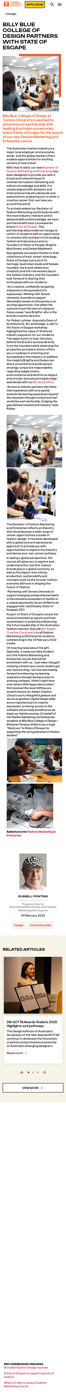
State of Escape (26, 226)
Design (11, 13)
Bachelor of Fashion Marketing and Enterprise (32, 169)
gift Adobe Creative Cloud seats (31, 630)
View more (30, 1088)
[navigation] (59, 5)
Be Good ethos (43, 382)
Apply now (35, 4)
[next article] (44, 1072)
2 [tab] (33, 1072)
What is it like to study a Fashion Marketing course (25, 1384)
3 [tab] (38, 1072)
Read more (15, 1053)
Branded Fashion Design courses (26, 1367)
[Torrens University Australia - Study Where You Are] (13, 4)
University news (40, 925)
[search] (52, 5)
